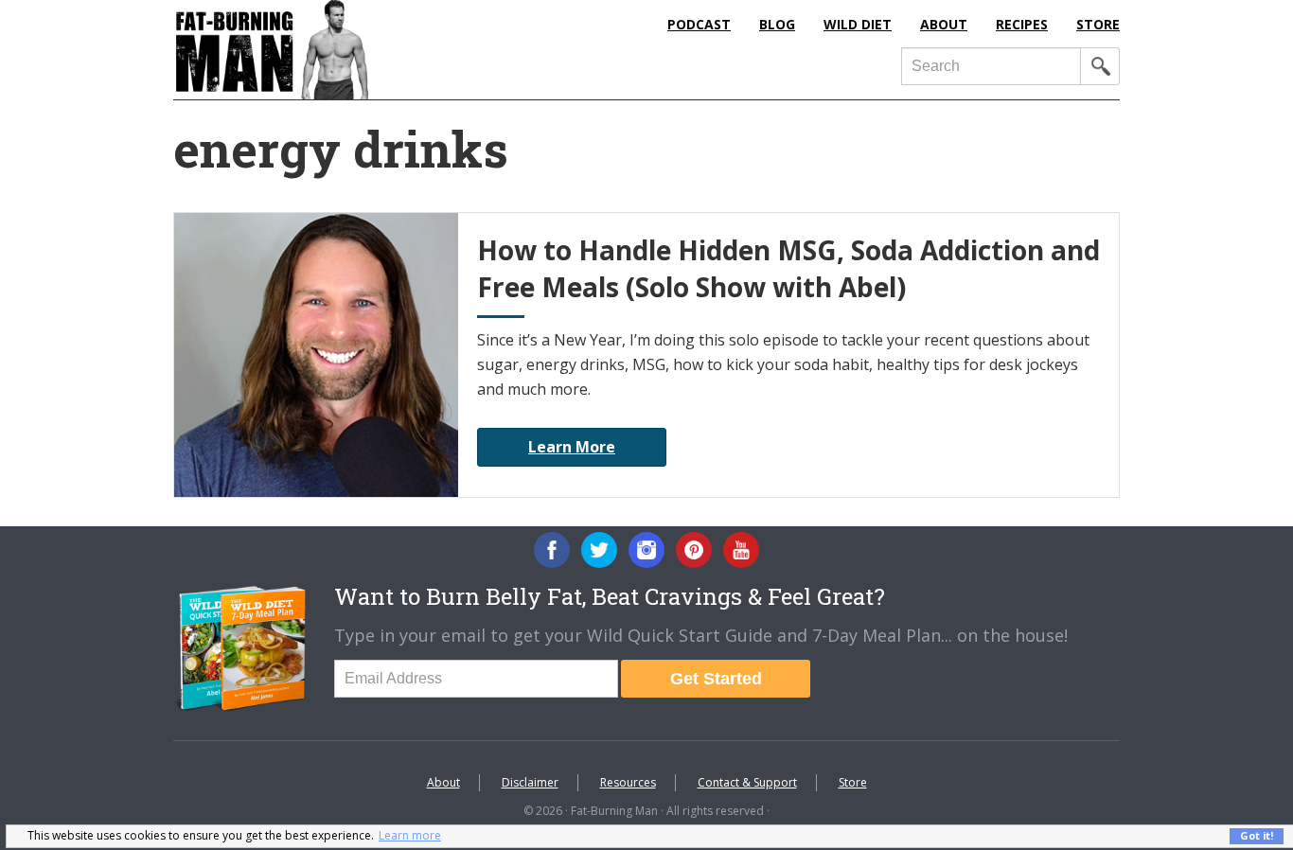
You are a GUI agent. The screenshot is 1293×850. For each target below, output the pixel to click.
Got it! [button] (1256, 835)
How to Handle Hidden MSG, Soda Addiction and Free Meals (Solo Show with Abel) (788, 268)
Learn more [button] (410, 835)
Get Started (716, 678)
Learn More (571, 446)
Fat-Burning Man (348, 49)
